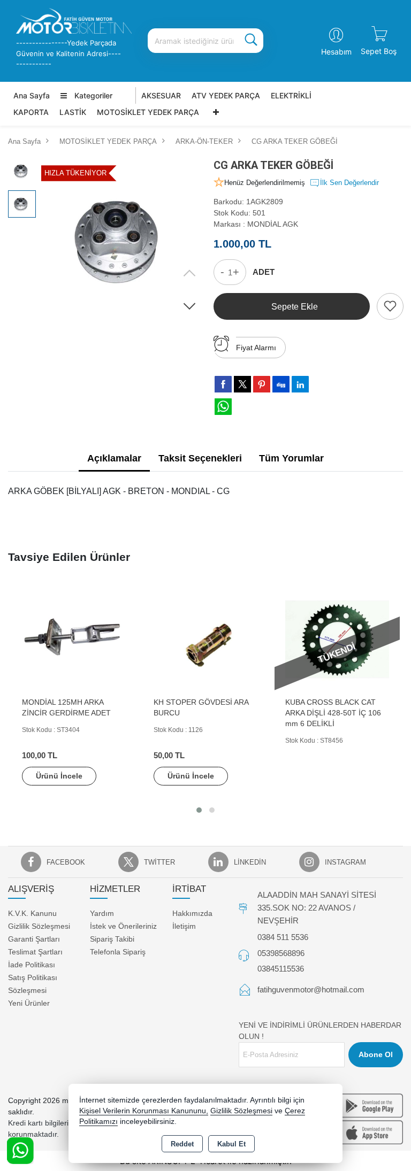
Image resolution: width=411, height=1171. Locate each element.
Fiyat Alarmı (256, 347)
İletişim (184, 926)
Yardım (102, 913)
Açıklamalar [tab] (114, 458)
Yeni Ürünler (29, 1003)
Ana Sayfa (31, 95)
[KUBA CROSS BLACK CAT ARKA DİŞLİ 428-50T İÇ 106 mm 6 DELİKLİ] (337, 638)
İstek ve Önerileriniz (123, 926)
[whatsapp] (223, 406)
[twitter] (242, 384)
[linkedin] (300, 383)
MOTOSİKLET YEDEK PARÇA (148, 112)
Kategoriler (92, 95)
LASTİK (72, 112)
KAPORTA (31, 112)
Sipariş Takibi (112, 939)
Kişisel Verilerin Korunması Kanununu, (143, 1111)
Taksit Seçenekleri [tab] (200, 458)
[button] (189, 306)
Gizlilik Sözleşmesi (39, 926)
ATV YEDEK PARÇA (226, 95)
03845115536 (280, 968)
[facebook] (223, 383)
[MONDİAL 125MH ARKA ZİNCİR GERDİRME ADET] (74, 638)
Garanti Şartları (34, 939)
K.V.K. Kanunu (32, 913)
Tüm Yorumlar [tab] (291, 458)
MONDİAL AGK (272, 224)
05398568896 (281, 953)
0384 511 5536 (282, 937)
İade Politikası (31, 964)
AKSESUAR (161, 95)
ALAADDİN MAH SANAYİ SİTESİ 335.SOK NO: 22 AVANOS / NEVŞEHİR (316, 907)
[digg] (281, 383)
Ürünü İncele (59, 776)
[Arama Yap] (251, 40)
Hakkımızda (192, 913)
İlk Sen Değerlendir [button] (349, 183)
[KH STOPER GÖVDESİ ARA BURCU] (205, 638)
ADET (264, 271)
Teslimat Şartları (35, 951)
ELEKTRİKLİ (291, 95)
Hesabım (336, 51)
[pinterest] (261, 383)
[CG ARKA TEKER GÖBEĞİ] (123, 239)
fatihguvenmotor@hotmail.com (310, 989)
